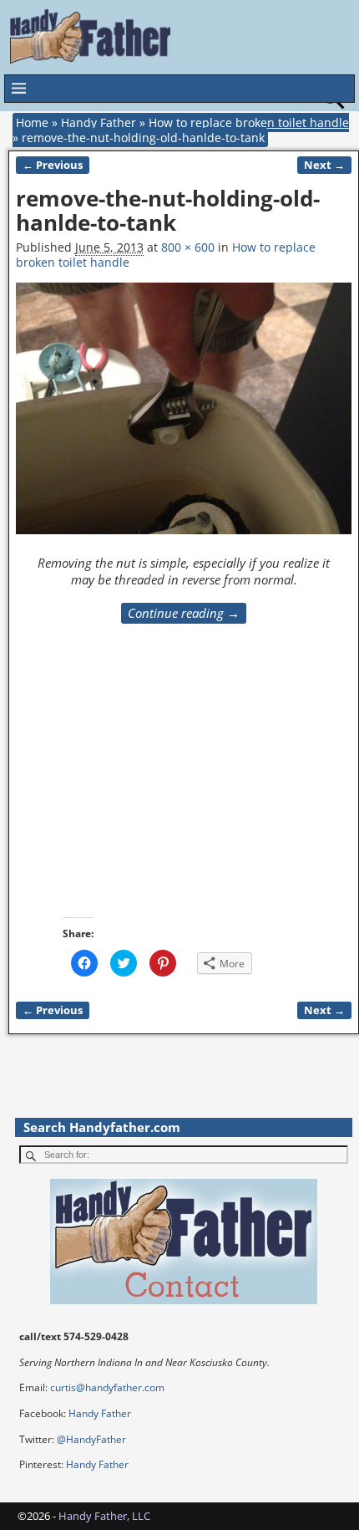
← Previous (53, 165)
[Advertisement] (164, 792)
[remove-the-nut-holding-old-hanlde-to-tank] (183, 417)
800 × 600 (188, 247)
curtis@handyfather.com (107, 1387)
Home (32, 122)
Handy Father (98, 122)
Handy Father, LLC (104, 1515)
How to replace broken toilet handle (249, 122)
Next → (324, 165)
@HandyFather (91, 1439)
